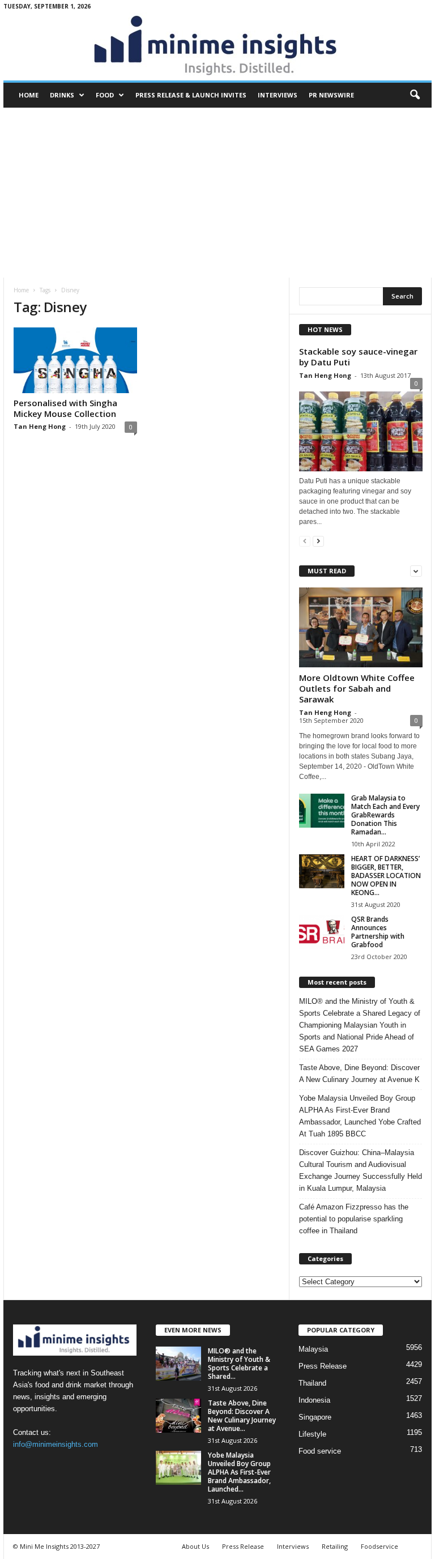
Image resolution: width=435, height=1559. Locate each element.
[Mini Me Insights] (217, 46)
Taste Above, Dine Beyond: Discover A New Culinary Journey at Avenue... (242, 1415)
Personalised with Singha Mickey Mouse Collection (65, 408)
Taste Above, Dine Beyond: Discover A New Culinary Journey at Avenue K (359, 1073)
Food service (319, 1451)
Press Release (322, 1366)
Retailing (335, 1546)
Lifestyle (312, 1434)
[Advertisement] (217, 192)
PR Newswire (331, 95)
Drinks (62, 95)
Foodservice (379, 1546)
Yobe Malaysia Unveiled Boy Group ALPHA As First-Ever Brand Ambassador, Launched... (239, 1472)
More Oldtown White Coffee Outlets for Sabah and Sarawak (357, 688)
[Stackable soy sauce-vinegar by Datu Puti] (361, 428)
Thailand (312, 1383)
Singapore (314, 1417)
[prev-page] (304, 541)
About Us (195, 1546)
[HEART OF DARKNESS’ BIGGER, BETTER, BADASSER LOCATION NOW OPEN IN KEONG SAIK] (321, 871)
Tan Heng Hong (40, 426)
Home (29, 95)
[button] (414, 95)
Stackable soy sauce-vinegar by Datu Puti (358, 357)
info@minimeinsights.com (55, 1444)
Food (105, 95)
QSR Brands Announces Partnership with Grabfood (377, 931)
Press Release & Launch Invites (190, 95)
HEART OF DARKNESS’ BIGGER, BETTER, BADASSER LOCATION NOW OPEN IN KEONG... (386, 875)
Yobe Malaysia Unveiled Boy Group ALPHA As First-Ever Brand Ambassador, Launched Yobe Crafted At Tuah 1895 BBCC (360, 1116)
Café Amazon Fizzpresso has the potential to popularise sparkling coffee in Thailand (353, 1219)
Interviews (277, 95)
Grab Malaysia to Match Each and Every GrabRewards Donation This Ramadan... (385, 815)
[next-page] (318, 541)
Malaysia (313, 1349)
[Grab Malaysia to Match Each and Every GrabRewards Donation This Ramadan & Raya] (321, 811)
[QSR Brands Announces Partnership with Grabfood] (321, 932)
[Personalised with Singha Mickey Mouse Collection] (75, 360)
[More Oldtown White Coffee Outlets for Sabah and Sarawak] (361, 627)
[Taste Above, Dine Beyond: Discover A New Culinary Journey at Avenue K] (178, 1416)
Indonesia (314, 1400)
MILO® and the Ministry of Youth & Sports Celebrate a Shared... (239, 1363)
